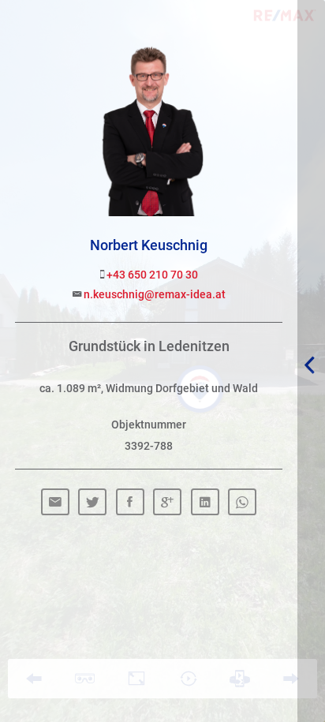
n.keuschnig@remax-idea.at (153, 293)
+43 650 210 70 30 (151, 274)
